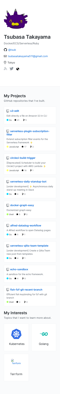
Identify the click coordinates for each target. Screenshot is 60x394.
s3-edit (14, 110)
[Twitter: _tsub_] (12, 69)
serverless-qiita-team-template (29, 245)
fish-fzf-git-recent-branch (26, 289)
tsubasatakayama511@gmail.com (28, 56)
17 (25, 147)
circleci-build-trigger (22, 157)
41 (18, 120)
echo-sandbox (19, 269)
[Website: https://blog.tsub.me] (17, 69)
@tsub (12, 49)
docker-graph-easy (22, 205)
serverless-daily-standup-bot (28, 181)
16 (25, 170)
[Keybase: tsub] (5, 69)
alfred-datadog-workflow (25, 225)
